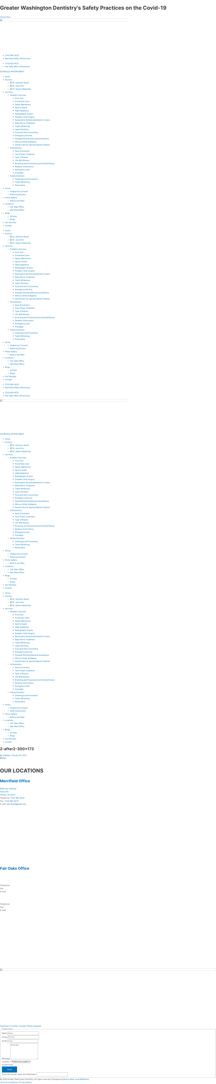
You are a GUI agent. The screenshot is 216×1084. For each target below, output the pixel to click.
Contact (8, 225)
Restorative (20, 185)
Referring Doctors (18, 194)
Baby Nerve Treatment (25, 123)
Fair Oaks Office (17, 207)
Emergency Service (23, 135)
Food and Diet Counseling (26, 132)
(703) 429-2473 (17, 904)
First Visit (19, 98)
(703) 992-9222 (12, 55)
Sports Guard (21, 107)
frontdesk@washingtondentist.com (22, 910)
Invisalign (19, 173)
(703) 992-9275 (12, 801)
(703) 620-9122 (12, 63)
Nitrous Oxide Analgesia (25, 142)
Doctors (8, 80)
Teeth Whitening (22, 126)
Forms (7, 188)
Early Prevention (22, 151)
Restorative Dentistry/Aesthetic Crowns (32, 120)
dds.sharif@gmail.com (16, 804)
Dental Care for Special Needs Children (32, 145)
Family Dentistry (17, 176)
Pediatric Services (18, 95)
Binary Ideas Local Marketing (76, 1079)
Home (7, 76)
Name (5, 1033)
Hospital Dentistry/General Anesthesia (32, 138)
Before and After (17, 201)
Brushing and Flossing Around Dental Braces (35, 163)
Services (9, 92)
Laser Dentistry (21, 129)
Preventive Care (22, 101)
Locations (9, 204)
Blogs (7, 213)
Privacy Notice (25, 1082)
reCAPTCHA (7, 1065)
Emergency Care (22, 169)
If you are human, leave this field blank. (19, 1074)
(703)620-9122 (17, 885)
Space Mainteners (23, 104)
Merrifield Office (17, 210)
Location (6, 1061)
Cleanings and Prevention (26, 179)
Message (6, 1058)
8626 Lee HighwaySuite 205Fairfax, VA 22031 (8, 791)
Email (4, 1041)
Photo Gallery (11, 197)
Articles (13, 216)
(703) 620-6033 (11, 888)
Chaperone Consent (19, 191)
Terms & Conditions (9, 1082)
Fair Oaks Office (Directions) (17, 66)
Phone (5, 1037)
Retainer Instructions (24, 166)
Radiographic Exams (24, 114)
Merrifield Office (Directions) (17, 58)
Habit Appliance (22, 110)
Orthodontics (16, 148)
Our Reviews (10, 222)
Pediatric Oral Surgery (25, 117)
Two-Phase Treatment (25, 154)
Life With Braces (22, 160)
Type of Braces (21, 157)
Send (9, 1069)
